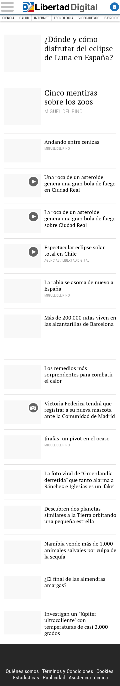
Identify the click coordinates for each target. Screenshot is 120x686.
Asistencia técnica (88, 677)
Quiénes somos (22, 671)
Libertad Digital (60, 7)
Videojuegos (88, 18)
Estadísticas (26, 677)
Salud (24, 18)
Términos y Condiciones (67, 671)
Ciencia (8, 18)
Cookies (104, 671)
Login (114, 6)
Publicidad (54, 677)
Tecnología (63, 18)
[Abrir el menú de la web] (8, 7)
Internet (41, 18)
